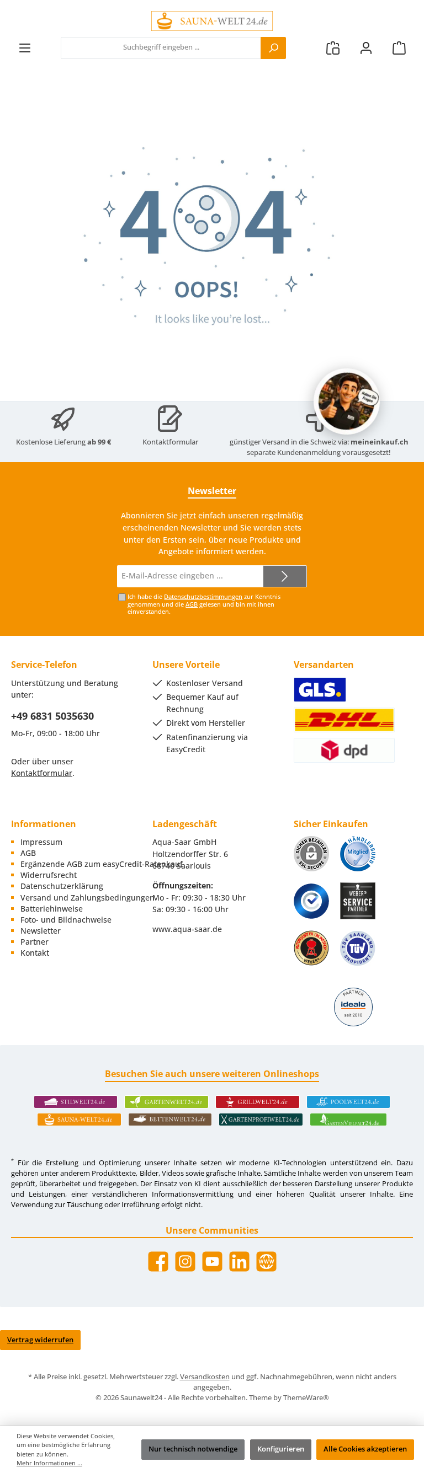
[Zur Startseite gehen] (212, 21)
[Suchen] (273, 48)
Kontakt (34, 952)
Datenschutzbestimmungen (203, 596)
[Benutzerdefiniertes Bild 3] (311, 901)
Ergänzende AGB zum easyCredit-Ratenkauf (101, 864)
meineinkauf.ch (380, 442)
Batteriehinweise (51, 908)
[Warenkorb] (399, 47)
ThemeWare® (306, 1397)
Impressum (41, 842)
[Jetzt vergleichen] (333, 47)
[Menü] (25, 47)
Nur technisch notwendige (193, 1449)
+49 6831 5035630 (52, 715)
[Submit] (285, 576)
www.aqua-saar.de (187, 929)
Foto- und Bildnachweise (66, 919)
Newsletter (40, 930)
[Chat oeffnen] (346, 401)
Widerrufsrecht (48, 875)
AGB (192, 604)
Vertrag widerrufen (40, 1340)
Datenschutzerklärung (61, 886)
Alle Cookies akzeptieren (365, 1449)
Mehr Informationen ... (49, 1463)
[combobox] (161, 48)
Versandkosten (205, 1376)
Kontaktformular (170, 442)
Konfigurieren (280, 1449)
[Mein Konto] (366, 47)
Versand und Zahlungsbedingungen (87, 897)
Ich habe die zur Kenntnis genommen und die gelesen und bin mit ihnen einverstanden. (204, 603)
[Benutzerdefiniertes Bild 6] (357, 948)
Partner (34, 941)
